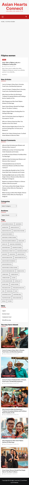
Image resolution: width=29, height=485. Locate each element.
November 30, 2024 (12, 353)
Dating (4, 59)
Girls (3, 291)
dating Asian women (7, 281)
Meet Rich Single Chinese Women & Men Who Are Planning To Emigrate (13, 176)
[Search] (26, 16)
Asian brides (19, 224)
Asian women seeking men (8, 270)
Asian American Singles (7, 224)
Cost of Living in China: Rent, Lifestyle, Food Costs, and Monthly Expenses (13, 85)
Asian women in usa (7, 264)
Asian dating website (7, 234)
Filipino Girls (5, 284)
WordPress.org (6, 320)
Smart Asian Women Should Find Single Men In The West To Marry (13, 107)
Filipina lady (18, 281)
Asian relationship (17, 247)
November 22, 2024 (12, 444)
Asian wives (12, 254)
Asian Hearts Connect (14, 6)
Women (10, 301)
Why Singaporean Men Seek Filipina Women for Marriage (12, 102)
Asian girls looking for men (9, 237)
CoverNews (23, 480)
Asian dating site (15, 227)
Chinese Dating (20, 270)
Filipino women (14, 284)
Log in (4, 310)
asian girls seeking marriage (9, 240)
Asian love (4, 244)
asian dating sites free (18, 230)
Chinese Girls (5, 274)
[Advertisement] (14, 38)
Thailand (13, 375)
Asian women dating (7, 257)
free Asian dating (6, 287)
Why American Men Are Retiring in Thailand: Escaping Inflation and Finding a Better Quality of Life (14, 96)
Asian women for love (20, 257)
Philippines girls (17, 294)
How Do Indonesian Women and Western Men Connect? (13, 165)
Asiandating (5, 227)
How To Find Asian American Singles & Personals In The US (13, 117)
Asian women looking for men (9, 267)
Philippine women (6, 297)
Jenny (5, 66)
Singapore (19, 436)
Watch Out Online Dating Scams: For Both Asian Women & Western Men (14, 134)
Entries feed (5, 314)
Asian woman (20, 254)
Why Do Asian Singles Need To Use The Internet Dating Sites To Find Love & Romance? (13, 128)
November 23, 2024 (12, 383)
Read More (4, 74)
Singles (4, 301)
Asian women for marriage (8, 260)
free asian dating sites (18, 287)
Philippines (13, 436)
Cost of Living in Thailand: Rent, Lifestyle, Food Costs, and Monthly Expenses (14, 90)
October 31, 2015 (11, 473)
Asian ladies (21, 240)
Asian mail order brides (15, 244)
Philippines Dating (6, 294)
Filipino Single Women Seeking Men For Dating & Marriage (13, 112)
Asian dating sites (6, 230)
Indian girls (10, 291)
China (4, 346)
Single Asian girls (17, 297)
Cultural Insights (10, 346)
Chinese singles (14, 274)
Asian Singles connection (8, 250)
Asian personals (6, 247)
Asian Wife (4, 254)
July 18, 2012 (10, 66)
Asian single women (22, 250)
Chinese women (6, 277)
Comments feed (6, 317)
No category (14, 405)
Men (16, 291)
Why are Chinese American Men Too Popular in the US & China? (12, 122)
